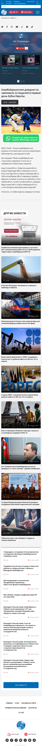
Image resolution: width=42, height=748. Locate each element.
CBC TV (15, 12)
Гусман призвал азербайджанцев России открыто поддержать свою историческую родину (31, 68)
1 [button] (18, 81)
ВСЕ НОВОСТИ (21, 685)
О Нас (2, 2)
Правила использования (19, 2)
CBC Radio (27, 12)
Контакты (30, 1)
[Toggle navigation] (38, 12)
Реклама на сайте (9, 2)
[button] (24, 81)
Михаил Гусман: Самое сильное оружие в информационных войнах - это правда (11, 68)
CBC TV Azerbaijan (21, 41)
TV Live (37, 2)
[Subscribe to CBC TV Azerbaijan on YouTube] (22, 48)
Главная (9, 703)
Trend (15, 158)
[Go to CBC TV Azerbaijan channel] (21, 36)
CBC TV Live (15, 734)
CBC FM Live (32, 734)
